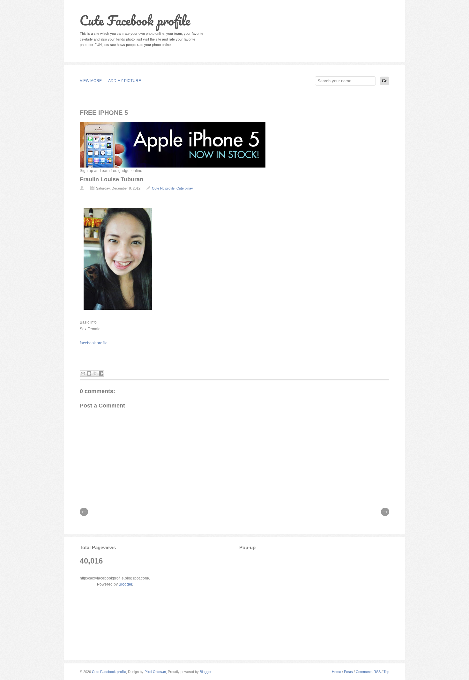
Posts (348, 672)
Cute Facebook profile (135, 20)
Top (386, 672)
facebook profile (94, 343)
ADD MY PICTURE (124, 80)
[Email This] (83, 373)
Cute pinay (184, 188)
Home (336, 672)
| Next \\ (385, 512)
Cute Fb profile (163, 188)
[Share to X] (95, 373)
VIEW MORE (91, 80)
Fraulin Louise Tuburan (111, 179)
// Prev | (84, 512)
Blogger (125, 584)
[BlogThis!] (89, 373)
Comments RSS (368, 672)
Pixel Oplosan (155, 672)
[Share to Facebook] (101, 373)
